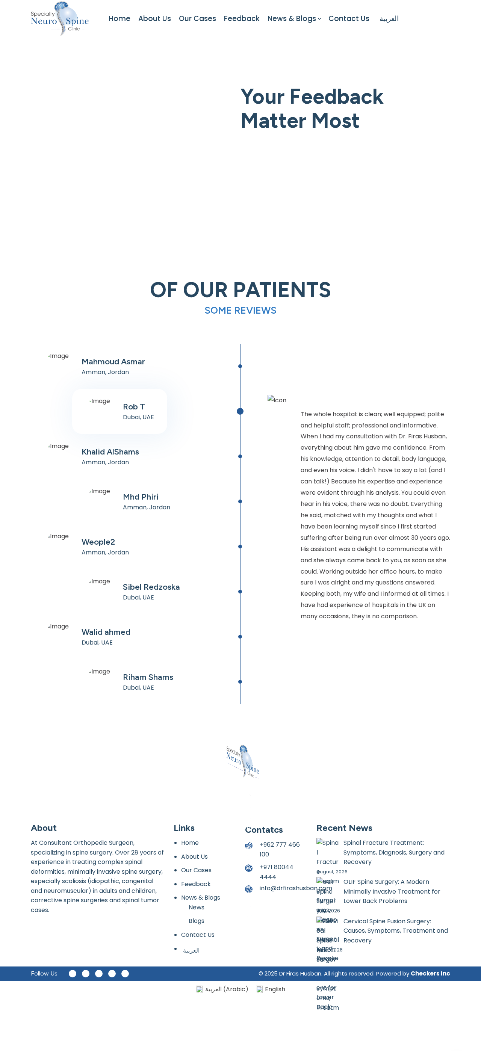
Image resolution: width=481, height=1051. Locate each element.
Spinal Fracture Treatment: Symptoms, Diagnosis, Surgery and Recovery (394, 852)
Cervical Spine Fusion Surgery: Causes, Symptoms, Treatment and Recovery (395, 931)
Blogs (196, 921)
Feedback (242, 19)
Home (119, 19)
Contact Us (348, 19)
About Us (154, 19)
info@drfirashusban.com (296, 888)
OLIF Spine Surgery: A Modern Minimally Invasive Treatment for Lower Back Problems (391, 891)
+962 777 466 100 (280, 849)
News (196, 907)
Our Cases (197, 19)
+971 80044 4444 (276, 872)
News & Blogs (292, 19)
